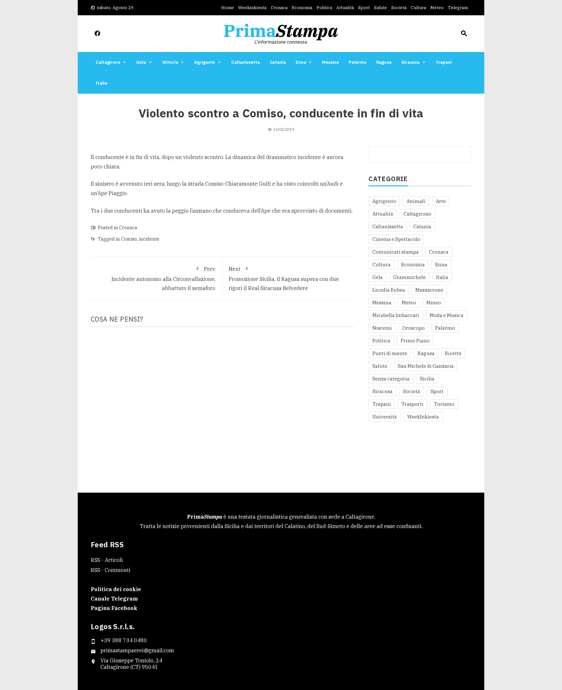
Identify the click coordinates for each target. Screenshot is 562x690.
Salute (380, 7)
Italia (101, 83)
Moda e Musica (446, 315)
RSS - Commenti (110, 570)
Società (399, 7)
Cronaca (279, 7)
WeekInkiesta (423, 417)
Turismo (444, 404)
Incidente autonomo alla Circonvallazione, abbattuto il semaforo (163, 278)
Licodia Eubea (388, 290)
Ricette (453, 353)
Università (384, 417)
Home (227, 7)
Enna (301, 62)
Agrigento (204, 62)
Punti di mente (389, 353)
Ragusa (384, 62)
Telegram (458, 7)
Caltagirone (108, 62)
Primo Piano (415, 341)
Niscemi (382, 328)
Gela (141, 62)
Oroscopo (413, 328)
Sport (364, 7)
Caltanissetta (245, 62)
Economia (302, 7)
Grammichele (409, 277)
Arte (441, 201)
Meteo (437, 7)
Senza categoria (390, 379)
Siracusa (410, 62)
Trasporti (412, 404)
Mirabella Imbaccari (395, 315)
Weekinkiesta (252, 7)
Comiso (129, 239)
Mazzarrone (429, 290)
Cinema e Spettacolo (396, 239)
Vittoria (170, 62)
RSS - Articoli (107, 560)
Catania (278, 62)
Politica (324, 7)
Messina (330, 62)
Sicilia (427, 379)
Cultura (418, 7)
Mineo (433, 302)
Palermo (357, 62)
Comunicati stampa (395, 252)
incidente (149, 239)
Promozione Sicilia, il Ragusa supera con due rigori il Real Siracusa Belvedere (284, 278)
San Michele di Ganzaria (426, 366)
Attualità (345, 7)
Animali (416, 201)
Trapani (444, 62)
